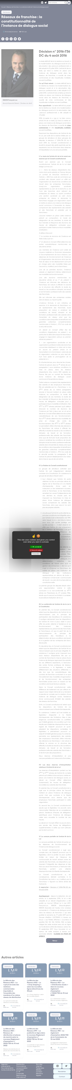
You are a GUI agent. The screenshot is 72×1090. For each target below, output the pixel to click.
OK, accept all (36, 546)
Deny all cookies (36, 550)
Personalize (36, 553)
